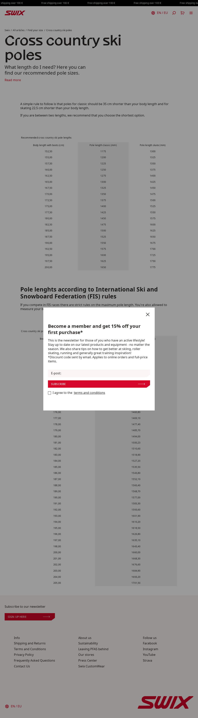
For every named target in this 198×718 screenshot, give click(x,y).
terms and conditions (89, 393)
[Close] (148, 314)
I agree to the (79, 393)
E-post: (56, 373)
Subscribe (58, 384)
